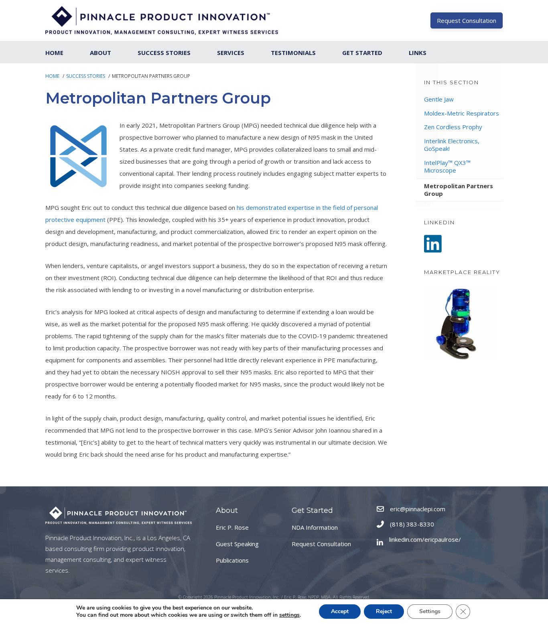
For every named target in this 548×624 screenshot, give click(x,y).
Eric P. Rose (232, 527)
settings (289, 615)
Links (417, 53)
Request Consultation (321, 544)
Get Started (362, 53)
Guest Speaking (237, 544)
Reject (384, 611)
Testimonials (293, 53)
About (100, 53)
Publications (232, 560)
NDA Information (315, 527)
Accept (340, 611)
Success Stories (164, 53)
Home (54, 53)
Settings (429, 611)
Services (230, 53)
